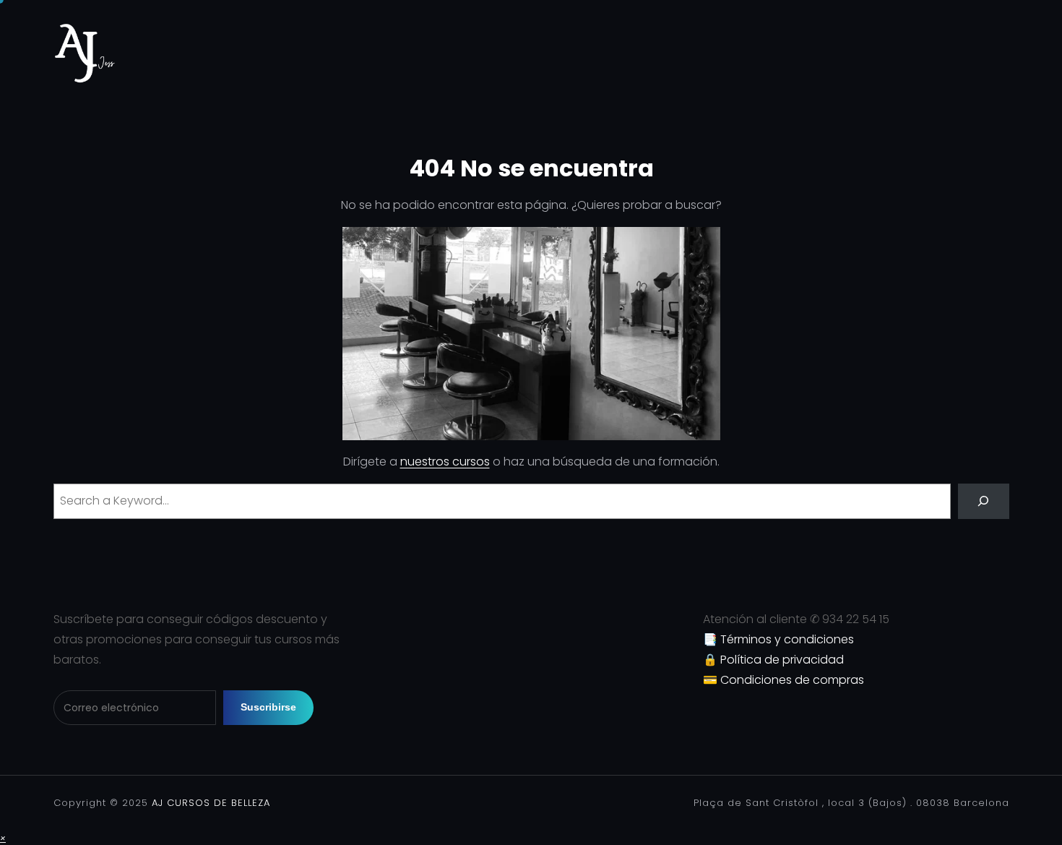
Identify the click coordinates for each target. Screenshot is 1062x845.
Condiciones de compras (792, 680)
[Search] (983, 501)
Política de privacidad (782, 659)
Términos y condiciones (787, 639)
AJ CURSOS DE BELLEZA (209, 803)
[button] (3, 837)
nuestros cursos (445, 461)
